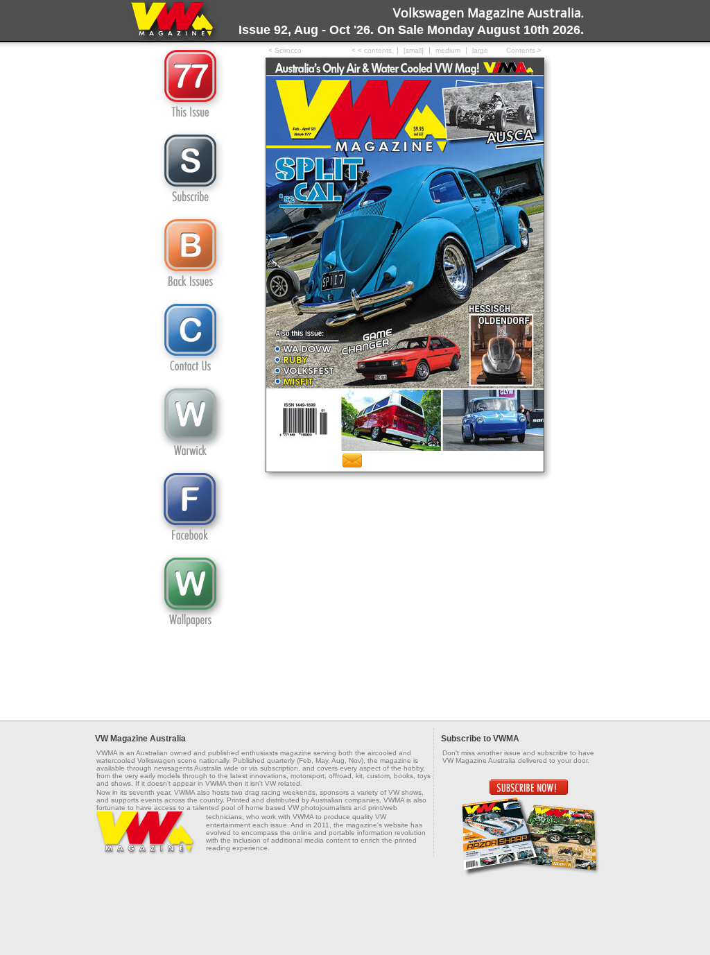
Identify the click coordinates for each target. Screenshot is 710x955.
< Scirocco (285, 50)
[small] (414, 50)
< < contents (372, 50)
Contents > (524, 50)
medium (447, 50)
